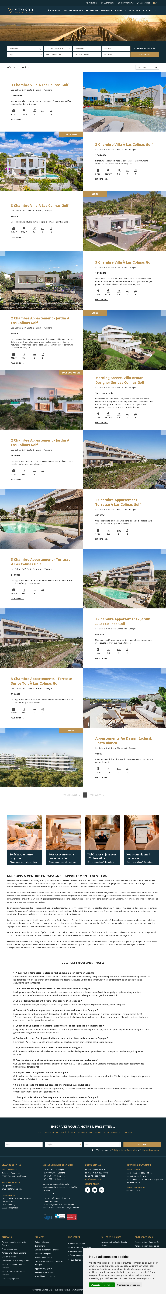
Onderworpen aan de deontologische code (61, 1207)
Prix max (107, 54)
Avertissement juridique (81, 1290)
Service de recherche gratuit (46, 1250)
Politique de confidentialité (124, 1150)
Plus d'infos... (17, 119)
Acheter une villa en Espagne (14, 1253)
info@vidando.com (93, 1179)
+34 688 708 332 (98, 1176)
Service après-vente (43, 1257)
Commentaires (127, 3)
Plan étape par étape (44, 1272)
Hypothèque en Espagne (45, 1276)
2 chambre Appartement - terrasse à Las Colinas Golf (118, 502)
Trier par (142, 67)
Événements (109, 3)
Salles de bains (82, 54)
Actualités (93, 3)
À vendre (52, 10)
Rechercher (92, 10)
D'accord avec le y (127, 1150)
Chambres (79, 48)
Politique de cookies (149, 1150)
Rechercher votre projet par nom (16, 1260)
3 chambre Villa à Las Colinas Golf (39, 85)
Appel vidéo (145, 3)
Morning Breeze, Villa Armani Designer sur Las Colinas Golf (119, 380)
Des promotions (9, 1257)
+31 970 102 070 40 (99, 1173)
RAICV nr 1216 (49, 1173)
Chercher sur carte (73, 10)
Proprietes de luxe (9, 1249)
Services (133, 10)
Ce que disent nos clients (78, 1260)
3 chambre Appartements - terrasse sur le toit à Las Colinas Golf (41, 681)
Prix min (107, 48)
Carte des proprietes (10, 1278)
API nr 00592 (48, 1169)
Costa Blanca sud (55, 48)
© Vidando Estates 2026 (42, 1290)
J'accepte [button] (95, 1285)
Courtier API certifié (76, 1243)
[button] (58, 54)
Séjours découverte (43, 1242)
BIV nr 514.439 (49, 1176)
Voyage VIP (106, 10)
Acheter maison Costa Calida (147, 1246)
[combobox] (25, 48)
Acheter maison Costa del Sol (147, 1242)
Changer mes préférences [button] (128, 1285)
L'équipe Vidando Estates (78, 1255)
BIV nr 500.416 (49, 1179)
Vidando (119, 10)
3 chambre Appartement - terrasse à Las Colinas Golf (40, 561)
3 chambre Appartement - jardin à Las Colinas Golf (122, 621)
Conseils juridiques (43, 1253)
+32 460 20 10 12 (98, 1169)
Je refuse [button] (108, 1285)
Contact (148, 10)
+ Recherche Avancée (144, 48)
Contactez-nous (75, 1251)
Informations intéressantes (79, 1247)
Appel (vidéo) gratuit (43, 1268)
